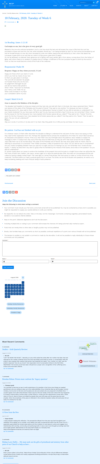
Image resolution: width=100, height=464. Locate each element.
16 (6, 291)
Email (53, 258)
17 (9, 291)
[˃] (23, 299)
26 (14, 294)
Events (78, 5)
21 (20, 291)
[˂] (6, 299)
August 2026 (14, 277)
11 (11, 288)
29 (23, 294)
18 (11, 291)
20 (17, 291)
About (86, 5)
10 (9, 288)
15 (23, 288)
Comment (5, 240)
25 (11, 294)
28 (20, 294)
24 (9, 294)
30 (6, 296)
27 (17, 294)
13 (17, 288)
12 (14, 288)
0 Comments (10, 22)
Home (55, 5)
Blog (71, 5)
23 (6, 294)
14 (20, 288)
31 (9, 296)
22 (23, 291)
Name (4, 258)
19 (14, 291)
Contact (95, 5)
